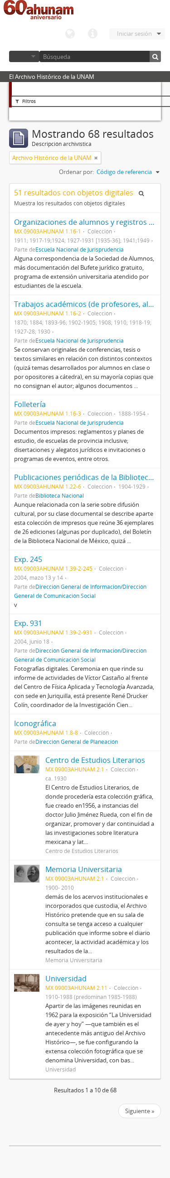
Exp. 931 (28, 623)
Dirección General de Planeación (76, 741)
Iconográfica (35, 723)
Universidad (66, 979)
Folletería (30, 404)
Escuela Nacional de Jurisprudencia (79, 249)
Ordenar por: (76, 172)
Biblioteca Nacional (59, 495)
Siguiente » (139, 1111)
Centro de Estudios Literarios (95, 760)
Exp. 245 (28, 559)
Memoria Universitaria (83, 869)
